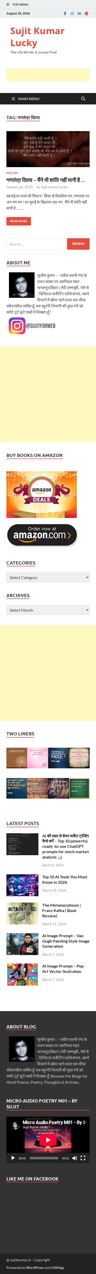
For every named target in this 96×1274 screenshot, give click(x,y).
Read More (16, 220)
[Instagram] (72, 13)
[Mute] (74, 1158)
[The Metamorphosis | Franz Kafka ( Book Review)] (22, 905)
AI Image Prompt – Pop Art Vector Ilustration (63, 968)
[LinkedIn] (79, 13)
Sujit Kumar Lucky (37, 36)
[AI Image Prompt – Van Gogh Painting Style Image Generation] (22, 936)
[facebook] (65, 13)
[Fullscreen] (83, 1158)
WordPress (35, 1267)
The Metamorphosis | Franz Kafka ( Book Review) (61, 910)
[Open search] (83, 99)
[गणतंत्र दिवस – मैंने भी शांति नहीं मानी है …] (48, 149)
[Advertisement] (51, 75)
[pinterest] (86, 13)
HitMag (57, 1267)
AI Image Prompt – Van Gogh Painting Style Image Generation (66, 941)
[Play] (13, 1158)
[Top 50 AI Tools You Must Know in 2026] (22, 877)
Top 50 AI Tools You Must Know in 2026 (64, 879)
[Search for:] (48, 244)
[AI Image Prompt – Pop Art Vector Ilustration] (22, 966)
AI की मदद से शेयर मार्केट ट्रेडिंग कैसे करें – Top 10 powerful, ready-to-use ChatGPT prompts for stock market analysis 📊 (65, 846)
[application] (48, 1140)
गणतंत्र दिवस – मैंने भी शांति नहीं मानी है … (45, 180)
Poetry (12, 173)
